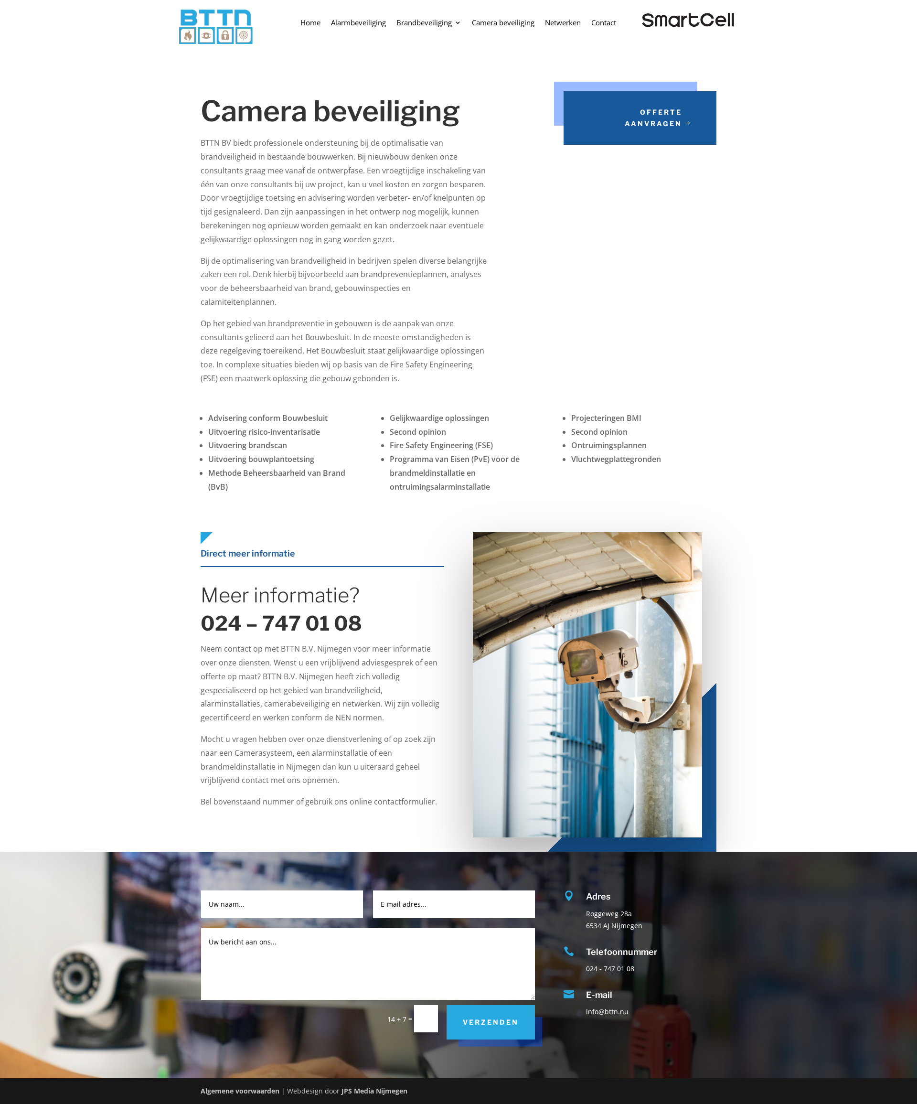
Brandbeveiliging (424, 23)
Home (310, 23)
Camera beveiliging (503, 23)
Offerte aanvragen (653, 118)
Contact (603, 23)
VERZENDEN (491, 1022)
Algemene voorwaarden (241, 1090)
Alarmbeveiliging (358, 23)
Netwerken (563, 23)
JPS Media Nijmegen (374, 1090)
